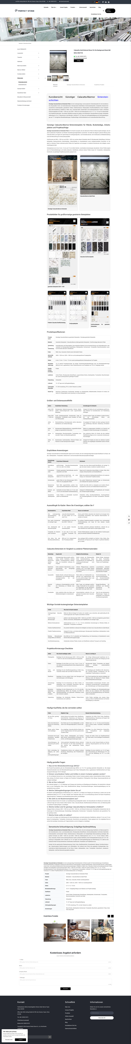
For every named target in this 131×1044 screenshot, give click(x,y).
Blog (100, 7)
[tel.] (129, 516)
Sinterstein (20, 78)
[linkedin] (106, 2)
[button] (109, 916)
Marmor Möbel (21, 70)
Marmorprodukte (21, 65)
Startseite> (21, 43)
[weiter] (69, 78)
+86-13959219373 (52, 1)
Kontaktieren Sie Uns (96, 14)
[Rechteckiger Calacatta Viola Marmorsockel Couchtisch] (78, 930)
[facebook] (103, 2)
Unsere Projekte (63, 7)
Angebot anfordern (108, 10)
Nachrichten (93, 7)
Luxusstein (20, 53)
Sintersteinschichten (27, 43)
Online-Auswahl (83, 7)
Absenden (65, 988)
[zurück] (45, 78)
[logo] (25, 10)
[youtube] (109, 2)
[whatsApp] (129, 519)
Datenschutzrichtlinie (71, 1028)
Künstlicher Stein (21, 92)
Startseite (46, 7)
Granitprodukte (21, 74)
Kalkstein (19, 61)
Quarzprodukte (21, 88)
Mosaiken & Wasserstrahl (24, 97)
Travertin (19, 57)
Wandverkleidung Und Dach (24, 101)
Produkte (72, 7)
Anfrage (78, 60)
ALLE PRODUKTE (21, 49)
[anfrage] (129, 523)
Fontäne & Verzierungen (23, 105)
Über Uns (53, 7)
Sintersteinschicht (22, 82)
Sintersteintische (22, 84)
